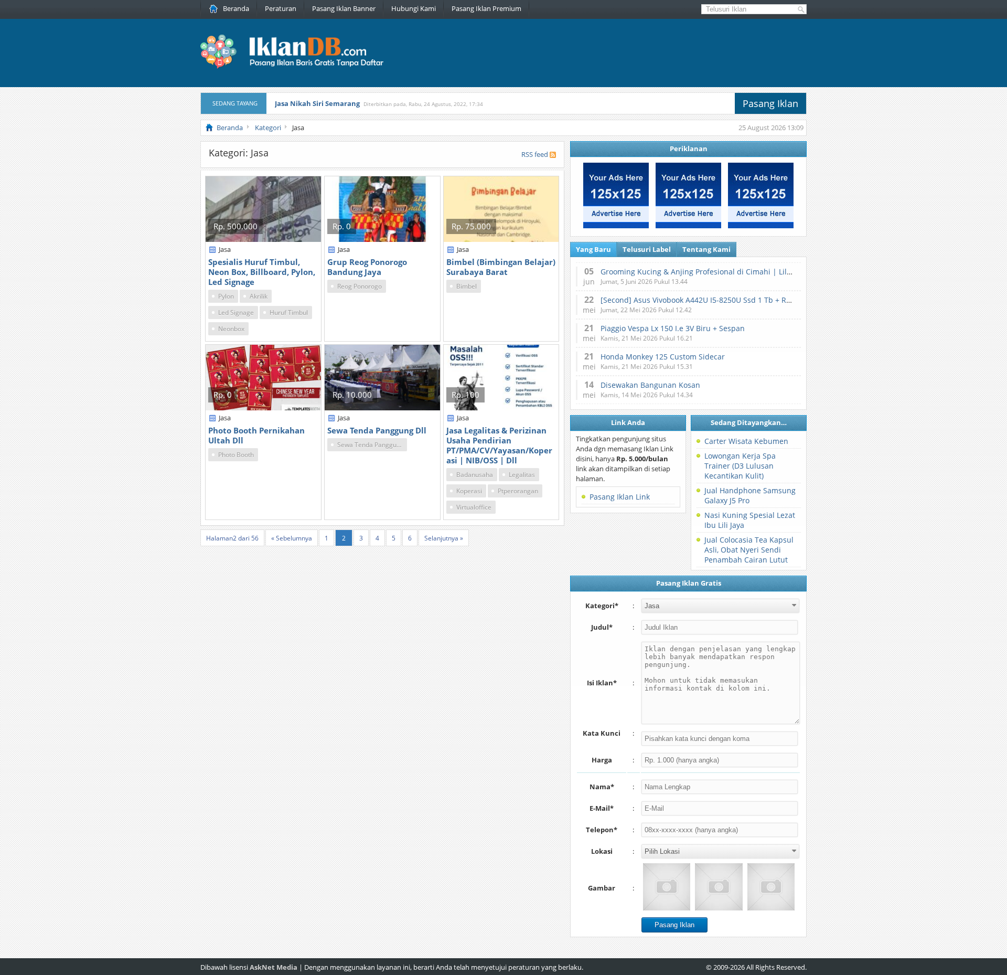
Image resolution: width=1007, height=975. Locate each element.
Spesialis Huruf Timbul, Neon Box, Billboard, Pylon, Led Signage (261, 272)
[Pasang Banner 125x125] (616, 225)
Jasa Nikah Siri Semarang (317, 103)
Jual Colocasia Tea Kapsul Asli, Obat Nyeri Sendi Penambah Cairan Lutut (749, 550)
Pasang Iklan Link (620, 497)
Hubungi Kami (413, 8)
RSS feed (534, 154)
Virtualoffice (473, 507)
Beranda (236, 8)
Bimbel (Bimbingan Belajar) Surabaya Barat (500, 267)
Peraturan (280, 8)
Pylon (226, 296)
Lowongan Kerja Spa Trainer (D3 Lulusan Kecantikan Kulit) (740, 466)
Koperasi (469, 490)
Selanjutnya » (443, 538)
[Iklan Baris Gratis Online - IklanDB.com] (298, 66)
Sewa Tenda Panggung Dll (376, 430)
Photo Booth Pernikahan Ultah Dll (256, 435)
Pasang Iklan (770, 103)
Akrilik (258, 296)
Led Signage (236, 312)
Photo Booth (236, 454)
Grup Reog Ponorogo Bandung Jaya (367, 267)
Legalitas (522, 474)
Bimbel (466, 286)
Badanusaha (474, 474)
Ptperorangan (518, 490)
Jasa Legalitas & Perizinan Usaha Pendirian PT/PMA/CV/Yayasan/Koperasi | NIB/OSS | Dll (499, 445)
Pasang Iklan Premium (486, 8)
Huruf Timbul (289, 312)
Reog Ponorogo (359, 286)
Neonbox (231, 328)
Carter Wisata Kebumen (746, 441)
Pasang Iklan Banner (344, 8)
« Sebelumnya (291, 538)
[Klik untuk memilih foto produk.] (666, 886)
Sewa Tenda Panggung (370, 444)
